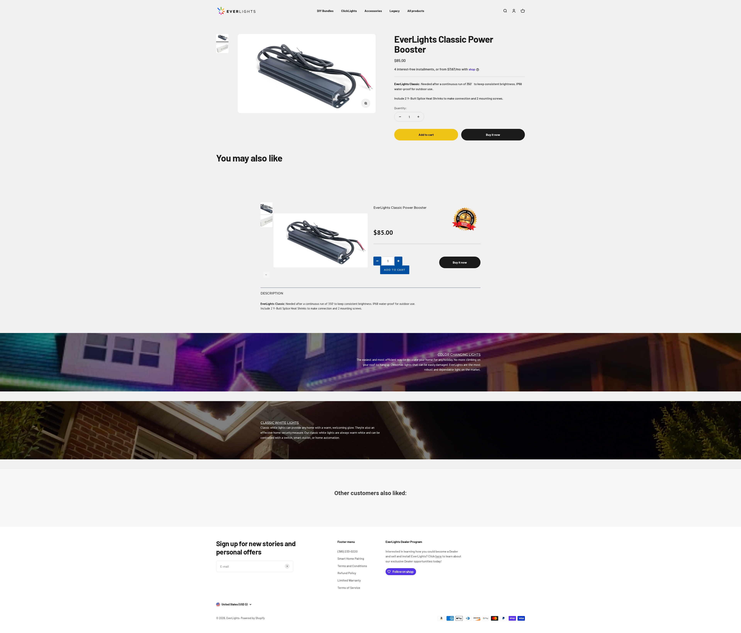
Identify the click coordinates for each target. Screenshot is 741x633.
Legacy (395, 11)
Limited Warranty (349, 580)
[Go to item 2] (222, 49)
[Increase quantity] (418, 116)
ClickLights (349, 11)
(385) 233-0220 (348, 551)
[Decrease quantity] (400, 116)
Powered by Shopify (253, 618)
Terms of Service (349, 587)
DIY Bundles (325, 11)
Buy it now (493, 134)
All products (415, 11)
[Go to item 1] (222, 38)
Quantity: (400, 108)
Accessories (373, 11)
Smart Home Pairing (351, 558)
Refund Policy (347, 573)
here (438, 556)
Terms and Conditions (352, 566)
